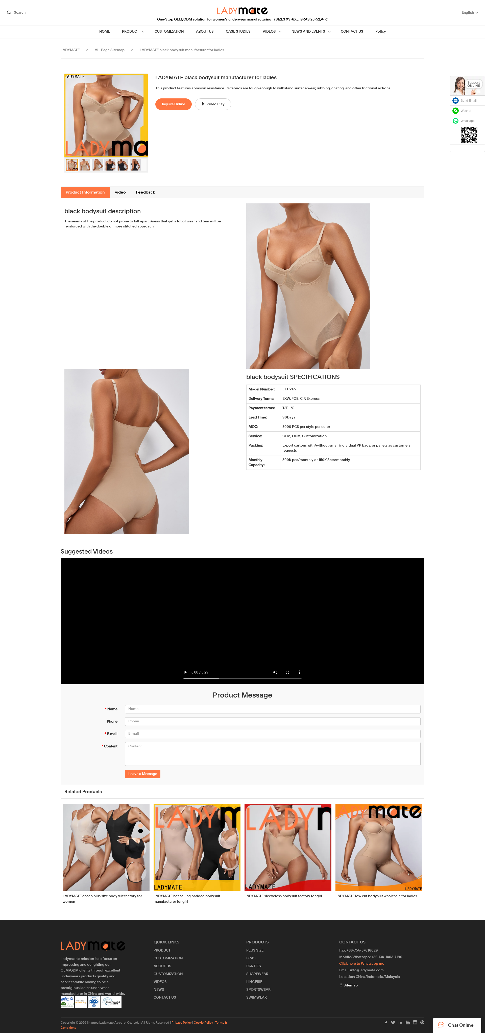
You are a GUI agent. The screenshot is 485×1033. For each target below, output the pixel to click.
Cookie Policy (203, 1022)
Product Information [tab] (85, 193)
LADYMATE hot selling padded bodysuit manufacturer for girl (187, 898)
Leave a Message (142, 774)
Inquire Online (173, 104)
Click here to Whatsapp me (361, 963)
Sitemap (350, 985)
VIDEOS (269, 31)
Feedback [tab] (145, 193)
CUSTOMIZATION (169, 31)
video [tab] (120, 193)
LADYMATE (70, 50)
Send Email (469, 100)
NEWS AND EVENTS (308, 31)
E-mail (110, 734)
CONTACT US (352, 31)
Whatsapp (468, 121)
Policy (380, 31)
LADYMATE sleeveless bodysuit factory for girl (283, 896)
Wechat (466, 111)
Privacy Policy (181, 1022)
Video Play (215, 104)
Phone (112, 721)
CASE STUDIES (238, 31)
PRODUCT (130, 31)
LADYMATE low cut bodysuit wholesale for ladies (376, 896)
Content (109, 746)
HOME (104, 31)
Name (111, 709)
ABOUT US (205, 31)
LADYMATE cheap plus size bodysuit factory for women (102, 898)
